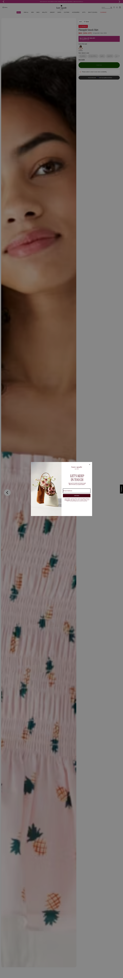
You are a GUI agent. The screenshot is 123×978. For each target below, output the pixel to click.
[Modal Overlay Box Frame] (61, 489)
